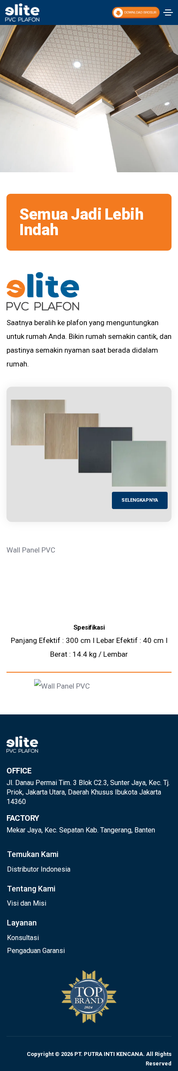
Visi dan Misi (26, 903)
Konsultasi (23, 938)
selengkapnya (139, 500)
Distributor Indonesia (38, 869)
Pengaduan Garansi (36, 951)
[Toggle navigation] (168, 12)
